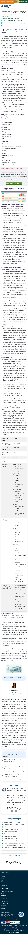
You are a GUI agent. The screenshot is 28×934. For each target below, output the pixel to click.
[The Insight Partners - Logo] (6, 6)
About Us (3, 875)
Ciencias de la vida (22, 29)
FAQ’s (2, 893)
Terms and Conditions (6, 890)
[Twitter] (5, 916)
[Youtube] (12, 916)
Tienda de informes (11, 29)
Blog (2, 907)
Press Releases (4, 901)
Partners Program (5, 903)
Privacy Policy (4, 888)
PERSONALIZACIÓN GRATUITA (14, 183)
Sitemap (3, 908)
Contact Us (3, 876)
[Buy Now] (21, 1)
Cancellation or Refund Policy (8, 891)
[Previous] (11, 811)
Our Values (4, 895)
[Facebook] (2, 916)
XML (2, 882)
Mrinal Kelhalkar (14, 690)
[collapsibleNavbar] (25, 6)
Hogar (2, 29)
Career (2, 878)
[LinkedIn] (9, 916)
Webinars (3, 905)
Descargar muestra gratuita (7, 1)
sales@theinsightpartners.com (16, 929)
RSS (2, 880)
